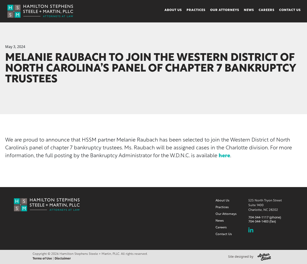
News (249, 10)
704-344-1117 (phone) (264, 217)
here (224, 156)
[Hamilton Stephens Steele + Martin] (40, 10)
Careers (266, 10)
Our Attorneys (224, 10)
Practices (196, 10)
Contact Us (290, 10)
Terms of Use (42, 258)
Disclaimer (63, 258)
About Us (173, 10)
